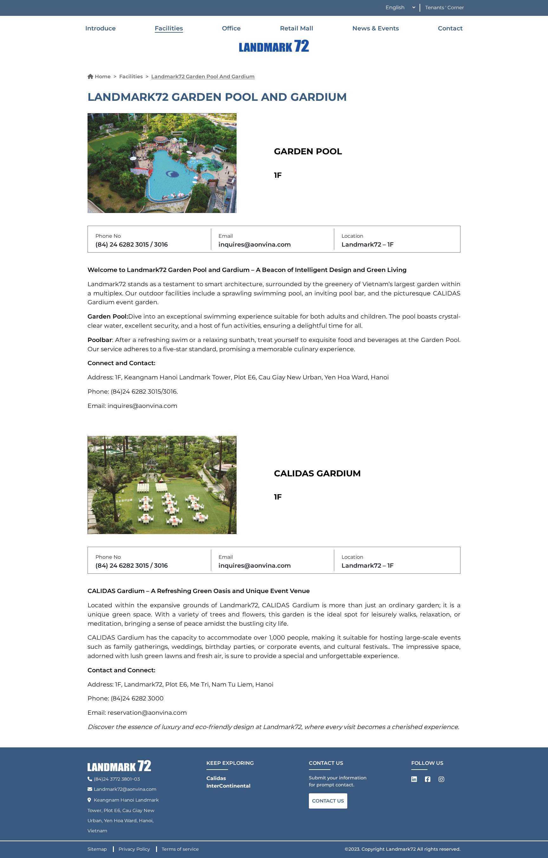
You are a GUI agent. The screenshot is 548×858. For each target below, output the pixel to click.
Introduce (100, 28)
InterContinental (228, 786)
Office (231, 28)
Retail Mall (296, 28)
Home (103, 77)
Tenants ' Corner (444, 7)
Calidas (216, 778)
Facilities (169, 28)
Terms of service (180, 849)
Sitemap (98, 849)
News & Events (375, 28)
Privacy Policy (135, 849)
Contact (450, 28)
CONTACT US (328, 801)
